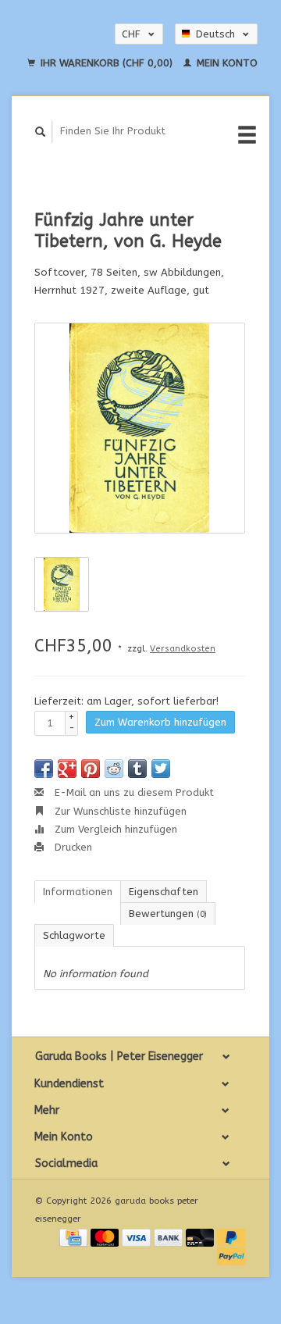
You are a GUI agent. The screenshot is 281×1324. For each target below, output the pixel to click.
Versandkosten (182, 649)
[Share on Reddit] (114, 768)
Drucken (72, 847)
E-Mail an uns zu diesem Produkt (133, 792)
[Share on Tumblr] (137, 768)
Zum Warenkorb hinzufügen (160, 722)
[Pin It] (90, 768)
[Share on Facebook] (43, 768)
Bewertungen (168, 913)
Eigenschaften (163, 892)
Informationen (77, 892)
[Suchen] (40, 131)
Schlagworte (74, 935)
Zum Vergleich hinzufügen (114, 829)
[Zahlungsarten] (75, 1237)
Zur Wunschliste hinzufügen (119, 811)
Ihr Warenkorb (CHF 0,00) (106, 63)
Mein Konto (226, 63)
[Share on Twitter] (160, 768)
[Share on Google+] (67, 768)
